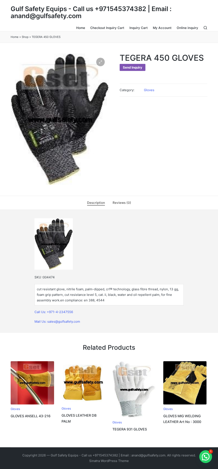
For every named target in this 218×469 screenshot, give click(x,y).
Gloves (149, 90)
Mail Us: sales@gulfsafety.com (57, 321)
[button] (100, 62)
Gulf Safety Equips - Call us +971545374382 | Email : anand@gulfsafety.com (91, 12)
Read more (32, 404)
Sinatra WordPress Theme (109, 461)
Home (15, 37)
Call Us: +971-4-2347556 (53, 312)
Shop (25, 37)
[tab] (96, 203)
